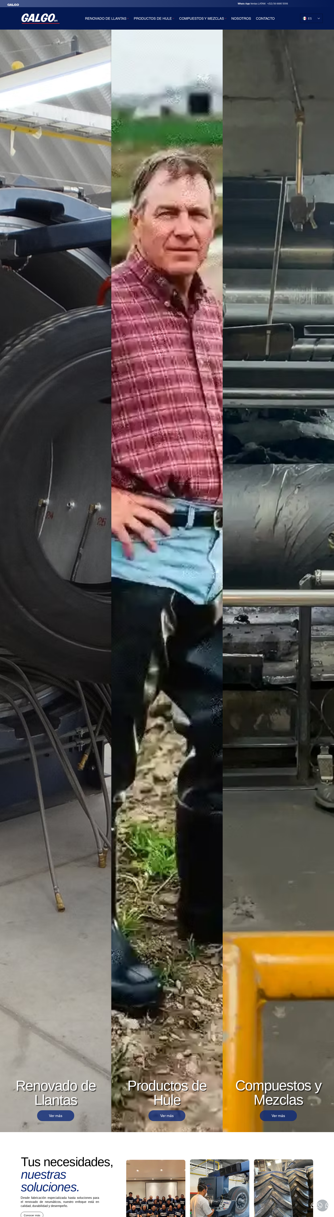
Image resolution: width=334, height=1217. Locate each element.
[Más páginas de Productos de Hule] (173, 18)
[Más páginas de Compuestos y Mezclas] (226, 18)
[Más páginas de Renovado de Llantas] (128, 18)
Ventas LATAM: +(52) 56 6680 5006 (261, 3)
